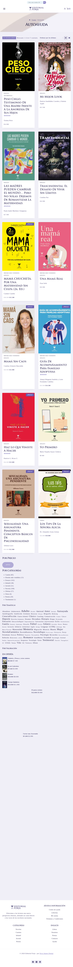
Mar (64, 627)
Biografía (47, 614)
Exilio (57, 621)
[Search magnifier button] (44, 2)
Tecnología (32, 640)
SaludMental (38, 637)
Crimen (58, 616)
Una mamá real (51, 279)
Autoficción (18, 614)
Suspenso (24, 640)
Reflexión (5, 637)
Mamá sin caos (15, 361)
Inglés (33, 627)
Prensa (54, 935)
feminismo (19, 624)
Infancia (18, 627)
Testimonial (8, 95)
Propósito (28, 635)
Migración (38, 629)
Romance (28, 637)
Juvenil (18, 938)
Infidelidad (26, 627)
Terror (39, 640)
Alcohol (33, 611)
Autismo (53, 611)
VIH (23, 643)
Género (47, 624)
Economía (59, 619)
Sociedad (47, 638)
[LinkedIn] (40, 961)
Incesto (4, 627)
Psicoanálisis (35, 635)
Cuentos (18, 932)
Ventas (13, 643)
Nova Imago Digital (46, 953)
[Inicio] (29, 20)
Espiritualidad (49, 621)
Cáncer (64, 616)
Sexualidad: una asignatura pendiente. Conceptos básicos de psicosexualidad (18, 533)
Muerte (53, 629)
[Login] (65, 9)
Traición (57, 640)
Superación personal (14, 640)
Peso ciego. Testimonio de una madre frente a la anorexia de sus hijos (18, 106)
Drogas (52, 619)
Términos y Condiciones (54, 919)
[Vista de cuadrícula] (65, 37)
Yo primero (48, 447)
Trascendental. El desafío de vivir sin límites (53, 189)
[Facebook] (33, 961)
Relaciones (13, 637)
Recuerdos (54, 635)
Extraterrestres (65, 621)
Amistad (40, 611)
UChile (7, 643)
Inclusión (11, 627)
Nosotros (55, 932)
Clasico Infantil (22, 616)
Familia (5, 624)
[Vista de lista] (69, 37)
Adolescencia (15, 611)
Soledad (63, 637)
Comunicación (49, 616)
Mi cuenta (54, 916)
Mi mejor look (51, 97)
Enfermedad (39, 621)
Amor (47, 611)
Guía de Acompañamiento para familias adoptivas (53, 366)
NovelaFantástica (10, 632)
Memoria (28, 629)
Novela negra (49, 632)
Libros (54, 929)
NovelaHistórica (26, 632)
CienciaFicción (9, 616)
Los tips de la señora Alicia (50, 526)
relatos (20, 637)
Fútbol (33, 624)
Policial (13, 635)
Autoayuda (62, 611)
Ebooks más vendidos (11, 273)
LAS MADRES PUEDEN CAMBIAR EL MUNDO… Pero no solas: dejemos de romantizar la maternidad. (17, 195)
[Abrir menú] (4, 8)
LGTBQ (52, 627)
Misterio (46, 629)
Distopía (45, 619)
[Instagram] (36, 961)
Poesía (18, 941)
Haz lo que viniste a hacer (18, 449)
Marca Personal (7, 629)
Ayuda (54, 941)
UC (3, 643)
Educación (6, 621)
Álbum (35, 643)
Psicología (44, 635)
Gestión (40, 624)
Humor (65, 624)
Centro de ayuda (54, 909)
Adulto (25, 611)
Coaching (40, 616)
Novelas (18, 929)
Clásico (32, 616)
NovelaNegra (39, 632)
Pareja (64, 632)
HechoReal (54, 624)
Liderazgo (59, 627)
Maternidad (17, 629)
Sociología (55, 637)
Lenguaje (44, 627)
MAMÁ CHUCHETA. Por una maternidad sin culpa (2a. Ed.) (18, 284)
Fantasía (12, 624)
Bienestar (34, 614)
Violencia (28, 643)
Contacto (55, 938)
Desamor (28, 619)
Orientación (57, 632)
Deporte (6, 619)
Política (20, 635)
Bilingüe (40, 614)
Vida (19, 643)
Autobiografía (7, 614)
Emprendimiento (30, 621)
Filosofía (26, 624)
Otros (42, 520)
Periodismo (6, 635)
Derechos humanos (17, 619)
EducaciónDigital (18, 621)
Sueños (4, 640)
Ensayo (6, 93)
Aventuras (26, 614)
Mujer (60, 629)
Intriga (38, 627)
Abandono (6, 611)
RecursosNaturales (63, 635)
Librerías (55, 913)
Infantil (18, 935)
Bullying (55, 614)
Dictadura (36, 619)
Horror (60, 624)
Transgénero (64, 640)
